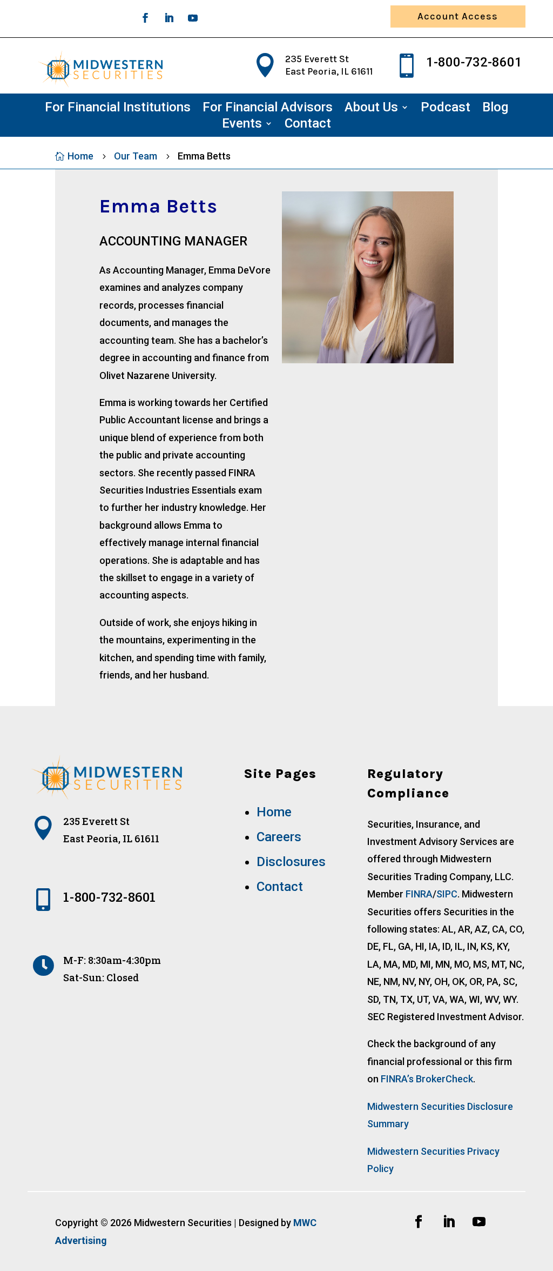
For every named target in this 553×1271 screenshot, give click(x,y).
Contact (308, 125)
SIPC (446, 894)
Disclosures (291, 861)
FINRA (419, 894)
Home (274, 812)
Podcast (445, 109)
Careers (279, 836)
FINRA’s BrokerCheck (427, 1078)
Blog (495, 109)
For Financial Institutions (118, 109)
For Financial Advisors (268, 109)
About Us (371, 109)
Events (242, 125)
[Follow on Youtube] (193, 18)
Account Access (457, 16)
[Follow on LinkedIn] (169, 18)
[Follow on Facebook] (145, 18)
